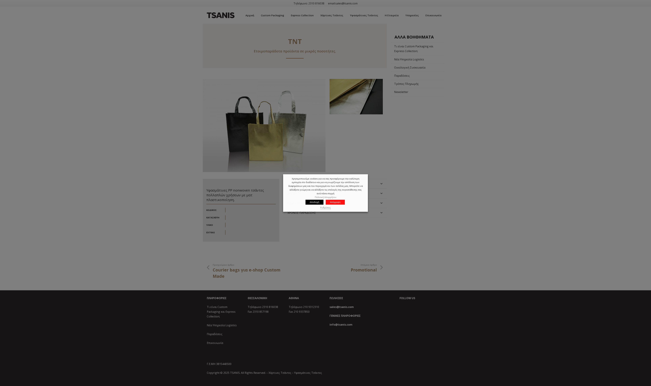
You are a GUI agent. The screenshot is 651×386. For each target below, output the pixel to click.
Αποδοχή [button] (314, 202)
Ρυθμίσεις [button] (325, 207)
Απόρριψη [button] (335, 202)
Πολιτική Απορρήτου (325, 197)
